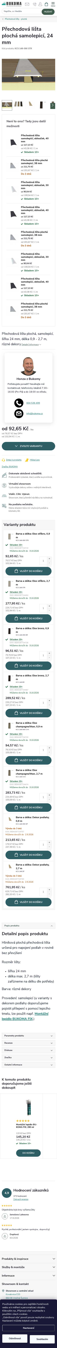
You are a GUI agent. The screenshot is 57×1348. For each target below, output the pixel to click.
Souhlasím (42, 1339)
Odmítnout (15, 1338)
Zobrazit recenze (20, 1199)
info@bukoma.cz (34, 413)
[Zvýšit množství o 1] (49, 560)
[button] (40, 5)
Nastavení (28, 1328)
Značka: (10, 466)
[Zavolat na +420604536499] (35, 4)
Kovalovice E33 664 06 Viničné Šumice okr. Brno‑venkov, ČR (17, 1298)
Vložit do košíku (31, 571)
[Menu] (53, 4)
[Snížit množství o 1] (49, 564)
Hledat (48, 11)
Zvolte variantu (31, 446)
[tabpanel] (28, 1126)
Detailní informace (30, 344)
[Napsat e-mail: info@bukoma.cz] (28, 4)
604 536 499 (33, 402)
